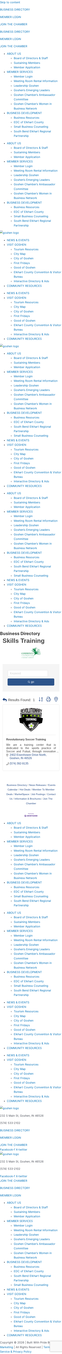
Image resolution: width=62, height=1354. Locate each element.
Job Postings (38, 794)
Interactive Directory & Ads (31, 281)
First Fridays (22, 263)
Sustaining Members (27, 63)
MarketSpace (22, 794)
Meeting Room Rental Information (36, 81)
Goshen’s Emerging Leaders (32, 90)
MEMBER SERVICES (20, 72)
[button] (5, 700)
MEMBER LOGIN (10, 17)
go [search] (32, 681)
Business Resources (26, 117)
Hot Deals (25, 789)
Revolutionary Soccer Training (26, 739)
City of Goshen (23, 258)
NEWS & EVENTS (18, 240)
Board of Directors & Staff (31, 58)
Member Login (23, 76)
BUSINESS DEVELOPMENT (24, 113)
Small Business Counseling (31, 126)
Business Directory (17, 785)
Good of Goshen (24, 267)
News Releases (37, 785)
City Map (20, 254)
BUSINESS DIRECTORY (15, 9)
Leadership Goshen (26, 85)
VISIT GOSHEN (16, 244)
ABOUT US (14, 53)
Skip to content (10, 2)
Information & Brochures (27, 798)
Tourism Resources (26, 249)
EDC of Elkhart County (29, 122)
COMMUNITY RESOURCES (24, 286)
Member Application (27, 67)
